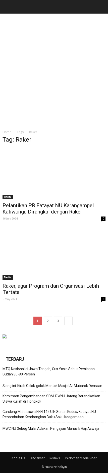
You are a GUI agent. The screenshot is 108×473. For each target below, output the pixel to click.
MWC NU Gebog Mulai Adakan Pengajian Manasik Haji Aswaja (51, 428)
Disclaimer (37, 458)
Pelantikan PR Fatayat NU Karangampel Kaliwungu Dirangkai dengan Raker (48, 208)
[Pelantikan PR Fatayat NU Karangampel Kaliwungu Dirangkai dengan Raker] (54, 173)
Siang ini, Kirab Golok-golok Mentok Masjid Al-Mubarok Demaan (52, 386)
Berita (8, 197)
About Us (18, 458)
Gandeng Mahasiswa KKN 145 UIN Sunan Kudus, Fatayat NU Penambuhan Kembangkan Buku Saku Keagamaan (49, 414)
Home (7, 132)
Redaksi (55, 458)
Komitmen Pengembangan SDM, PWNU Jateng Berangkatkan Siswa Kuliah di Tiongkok (51, 398)
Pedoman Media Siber (81, 458)
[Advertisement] (54, 70)
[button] (101, 7)
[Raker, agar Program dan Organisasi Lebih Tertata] (54, 254)
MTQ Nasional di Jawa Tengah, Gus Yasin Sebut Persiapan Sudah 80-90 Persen (49, 371)
